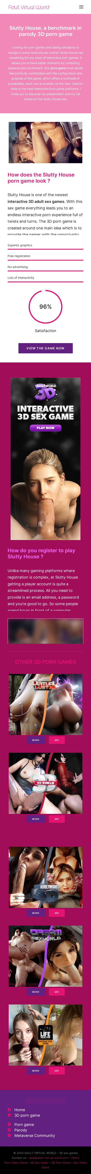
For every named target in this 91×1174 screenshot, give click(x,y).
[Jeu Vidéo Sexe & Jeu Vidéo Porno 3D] (29, 7)
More (35, 740)
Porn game (24, 1124)
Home (19, 1110)
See (57, 740)
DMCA (75, 1157)
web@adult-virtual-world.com (48, 1157)
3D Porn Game (60, 1162)
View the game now (45, 348)
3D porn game (27, 1115)
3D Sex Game (39, 1162)
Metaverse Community (34, 1135)
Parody (20, 1130)
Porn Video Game (15, 1162)
